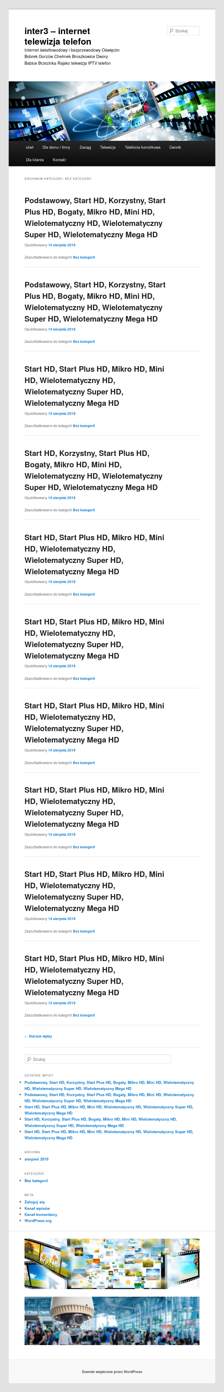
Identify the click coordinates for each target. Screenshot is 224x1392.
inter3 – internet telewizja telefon (57, 35)
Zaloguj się (34, 1202)
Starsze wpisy (38, 1036)
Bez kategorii (84, 257)
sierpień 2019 (36, 1159)
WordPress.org (38, 1220)
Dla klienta (35, 159)
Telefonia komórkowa (142, 147)
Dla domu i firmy (56, 147)
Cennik (175, 147)
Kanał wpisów (37, 1208)
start (30, 147)
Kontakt (59, 159)
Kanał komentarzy (40, 1214)
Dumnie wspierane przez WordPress (112, 1371)
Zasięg (85, 147)
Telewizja (108, 147)
